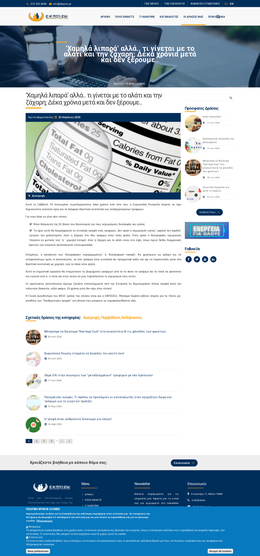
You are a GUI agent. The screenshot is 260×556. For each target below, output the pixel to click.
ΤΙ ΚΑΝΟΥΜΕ (147, 16)
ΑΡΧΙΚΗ (105, 16)
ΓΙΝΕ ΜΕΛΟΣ (162, 3)
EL (226, 3)
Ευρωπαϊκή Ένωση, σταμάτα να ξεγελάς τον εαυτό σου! (84, 353)
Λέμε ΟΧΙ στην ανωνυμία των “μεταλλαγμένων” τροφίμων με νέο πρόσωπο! (98, 375)
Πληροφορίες (45, 520)
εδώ (133, 300)
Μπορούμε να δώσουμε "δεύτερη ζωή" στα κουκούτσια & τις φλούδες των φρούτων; (105, 331)
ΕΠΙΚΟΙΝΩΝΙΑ (216, 16)
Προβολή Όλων (207, 212)
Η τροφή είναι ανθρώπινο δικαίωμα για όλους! (78, 419)
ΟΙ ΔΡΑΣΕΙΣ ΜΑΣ (193, 16)
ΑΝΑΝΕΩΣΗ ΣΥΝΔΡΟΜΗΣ (207, 3)
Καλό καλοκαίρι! (212, 116)
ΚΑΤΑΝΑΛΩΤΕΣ (169, 16)
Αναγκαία (35, 526)
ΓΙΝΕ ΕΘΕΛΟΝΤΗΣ (181, 3)
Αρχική (118, 83)
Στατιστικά (36, 537)
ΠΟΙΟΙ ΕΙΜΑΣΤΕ (124, 16)
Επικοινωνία (182, 463)
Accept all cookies (220, 551)
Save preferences (38, 551)
